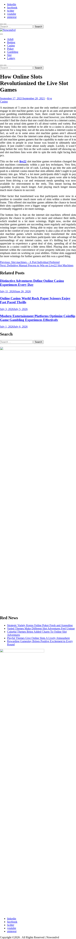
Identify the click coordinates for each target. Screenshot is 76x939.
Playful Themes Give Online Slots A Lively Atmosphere (38, 638)
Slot (9, 55)
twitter (10, 10)
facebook (12, 7)
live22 (22, 161)
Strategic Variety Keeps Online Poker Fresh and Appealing (40, 625)
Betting (11, 42)
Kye (49, 98)
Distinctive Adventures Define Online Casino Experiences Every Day (32, 283)
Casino (11, 45)
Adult (10, 39)
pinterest (11, 17)
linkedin (11, 4)
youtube (11, 13)
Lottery (11, 58)
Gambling (12, 51)
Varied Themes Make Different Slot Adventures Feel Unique (41, 628)
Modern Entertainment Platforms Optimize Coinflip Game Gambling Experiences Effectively (37, 318)
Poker (10, 48)
